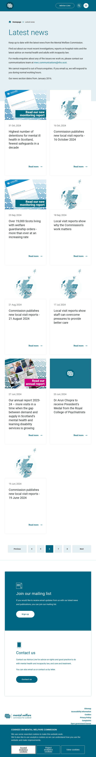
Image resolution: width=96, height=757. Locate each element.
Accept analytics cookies (23, 749)
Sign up (25, 614)
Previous (17, 549)
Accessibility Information (81, 712)
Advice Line (65, 6)
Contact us (27, 679)
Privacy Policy (85, 718)
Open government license (81, 724)
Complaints (86, 721)
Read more (33, 166)
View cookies (73, 749)
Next (82, 549)
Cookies (88, 715)
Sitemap (87, 709)
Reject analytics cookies (48, 749)
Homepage (16, 22)
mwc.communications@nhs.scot (50, 62)
